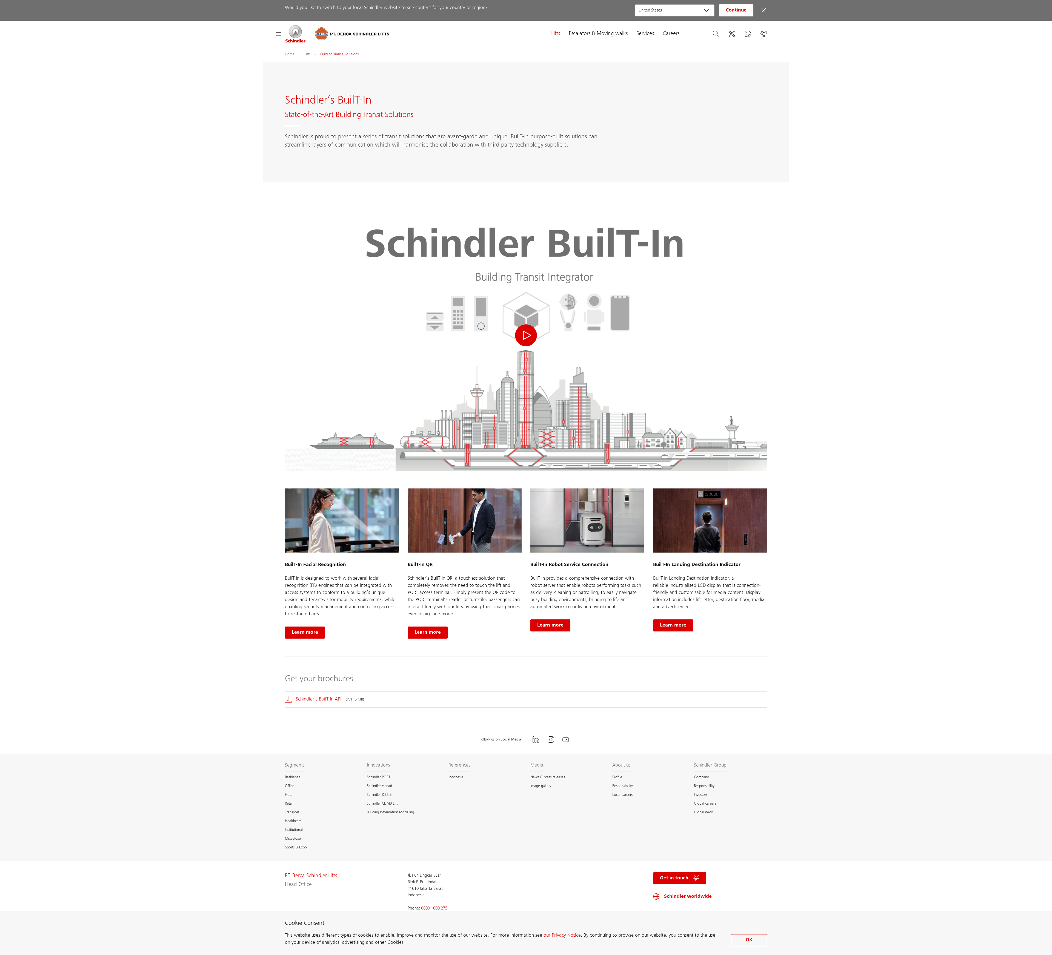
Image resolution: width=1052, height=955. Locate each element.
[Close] (763, 10)
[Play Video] (526, 335)
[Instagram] (551, 739)
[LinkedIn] (535, 739)
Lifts (555, 34)
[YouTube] (566, 739)
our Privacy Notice (562, 935)
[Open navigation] (278, 34)
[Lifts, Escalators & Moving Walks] (295, 34)
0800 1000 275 (434, 908)
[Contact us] (763, 34)
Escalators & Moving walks (598, 34)
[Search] (715, 34)
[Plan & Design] (731, 34)
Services (645, 34)
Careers (671, 34)
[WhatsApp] (747, 34)
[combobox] (674, 10)
